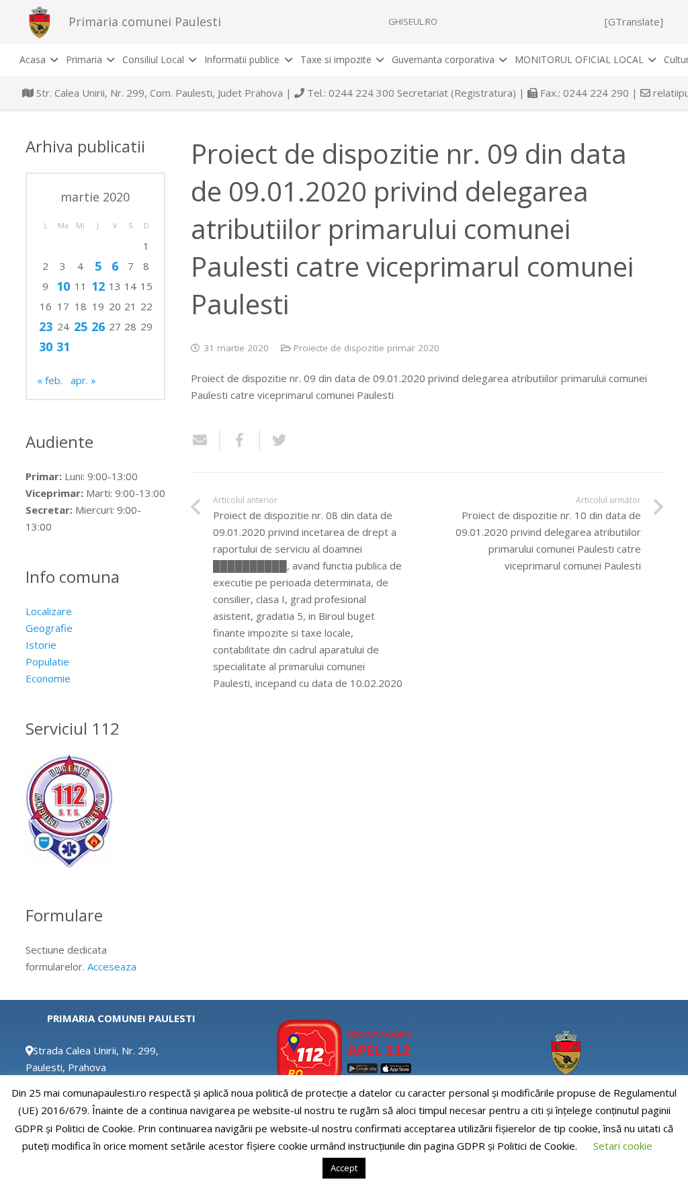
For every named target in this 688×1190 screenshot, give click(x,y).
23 (45, 326)
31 (63, 346)
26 (98, 326)
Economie (48, 678)
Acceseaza (111, 966)
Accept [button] (344, 1168)
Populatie (47, 661)
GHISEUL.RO (412, 21)
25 (80, 326)
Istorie (41, 644)
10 (63, 286)
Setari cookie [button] (622, 1145)
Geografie (49, 628)
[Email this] (205, 440)
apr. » (83, 380)
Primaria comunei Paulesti (145, 21)
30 (45, 346)
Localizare (49, 611)
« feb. (49, 380)
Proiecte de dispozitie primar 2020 (366, 348)
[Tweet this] (274, 440)
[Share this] (240, 440)
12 (98, 286)
